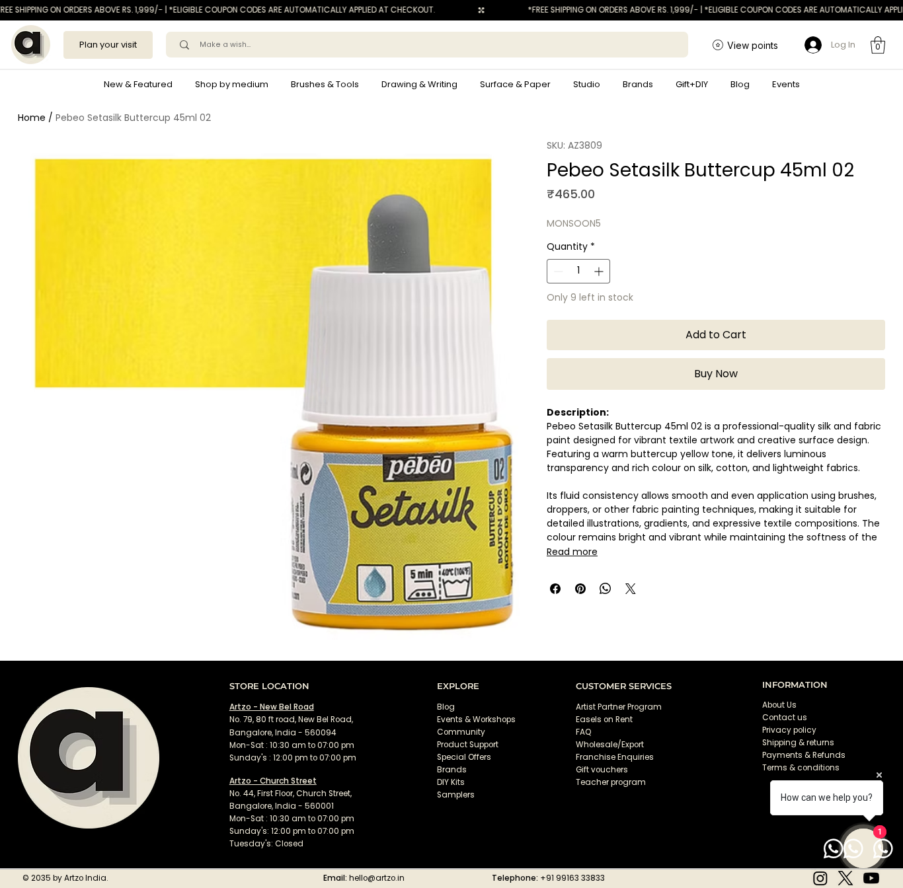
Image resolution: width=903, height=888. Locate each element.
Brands (452, 769)
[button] (232, 84)
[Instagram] (820, 878)
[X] (845, 878)
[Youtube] (871, 878)
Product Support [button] (467, 744)
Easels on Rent (604, 719)
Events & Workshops (476, 719)
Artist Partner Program (619, 707)
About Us (779, 705)
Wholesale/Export (610, 744)
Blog (446, 707)
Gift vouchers (602, 769)
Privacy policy (789, 730)
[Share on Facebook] (555, 589)
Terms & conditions (802, 767)
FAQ (583, 732)
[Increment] (600, 271)
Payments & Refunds (803, 755)
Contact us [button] (784, 717)
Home (32, 117)
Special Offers (464, 757)
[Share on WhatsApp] (605, 589)
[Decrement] (557, 271)
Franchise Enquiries (615, 757)
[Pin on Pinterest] (580, 589)
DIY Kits (451, 782)
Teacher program (611, 782)
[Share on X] (631, 589)
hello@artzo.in (377, 878)
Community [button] (461, 732)
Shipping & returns (798, 742)
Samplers (456, 795)
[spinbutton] (578, 271)
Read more (572, 551)
